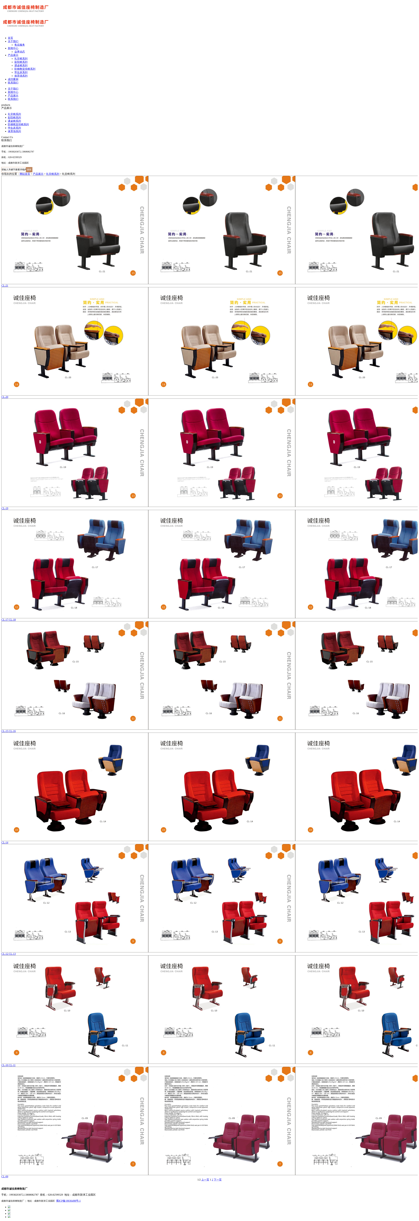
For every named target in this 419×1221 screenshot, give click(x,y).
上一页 (205, 1179)
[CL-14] (209, 787)
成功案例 (13, 79)
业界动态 (19, 51)
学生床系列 (20, 72)
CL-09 (4, 1176)
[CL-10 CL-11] (209, 1009)
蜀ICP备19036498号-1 (68, 1200)
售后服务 (19, 44)
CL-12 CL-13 (8, 953)
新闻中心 (13, 48)
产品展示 (13, 55)
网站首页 (25, 173)
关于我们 (13, 41)
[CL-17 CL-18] (209, 564)
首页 (10, 38)
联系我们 (13, 82)
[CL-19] (209, 452)
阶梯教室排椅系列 (24, 68)
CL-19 (4, 508)
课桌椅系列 (20, 65)
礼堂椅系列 (20, 58)
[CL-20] (209, 341)
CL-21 (4, 285)
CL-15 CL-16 (8, 731)
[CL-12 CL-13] (209, 898)
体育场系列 (20, 75)
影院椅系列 (20, 62)
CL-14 (4, 842)
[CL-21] (209, 230)
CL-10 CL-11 (8, 1065)
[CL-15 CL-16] (209, 675)
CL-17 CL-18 (8, 619)
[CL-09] (209, 1121)
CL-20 (4, 397)
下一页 (218, 1179)
